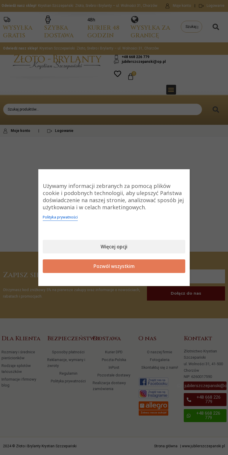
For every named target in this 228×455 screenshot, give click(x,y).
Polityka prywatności (60, 217)
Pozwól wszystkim (114, 266)
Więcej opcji (114, 246)
